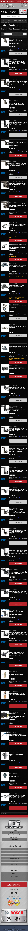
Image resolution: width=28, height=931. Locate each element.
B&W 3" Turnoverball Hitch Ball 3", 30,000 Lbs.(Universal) (17, 673)
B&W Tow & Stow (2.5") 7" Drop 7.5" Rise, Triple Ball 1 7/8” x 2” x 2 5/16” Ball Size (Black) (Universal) (17, 532)
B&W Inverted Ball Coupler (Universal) (16, 755)
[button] (14, 16)
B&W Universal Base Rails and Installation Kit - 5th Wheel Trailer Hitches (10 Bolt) (17, 797)
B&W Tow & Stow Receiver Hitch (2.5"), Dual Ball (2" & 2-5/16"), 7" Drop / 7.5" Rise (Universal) (18, 103)
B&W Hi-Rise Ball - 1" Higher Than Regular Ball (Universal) (17, 694)
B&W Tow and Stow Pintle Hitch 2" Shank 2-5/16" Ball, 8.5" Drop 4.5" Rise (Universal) (17, 164)
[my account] (22, 5)
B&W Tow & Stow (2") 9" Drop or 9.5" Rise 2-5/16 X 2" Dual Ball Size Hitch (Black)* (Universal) (18, 62)
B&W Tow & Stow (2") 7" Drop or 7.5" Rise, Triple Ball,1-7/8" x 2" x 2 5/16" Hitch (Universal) (18, 450)
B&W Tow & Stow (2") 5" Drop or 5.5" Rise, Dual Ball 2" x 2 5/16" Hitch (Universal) (18, 409)
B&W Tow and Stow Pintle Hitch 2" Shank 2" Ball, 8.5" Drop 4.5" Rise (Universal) (17, 144)
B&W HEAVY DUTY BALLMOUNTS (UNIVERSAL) (17, 306)
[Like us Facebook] (11, 893)
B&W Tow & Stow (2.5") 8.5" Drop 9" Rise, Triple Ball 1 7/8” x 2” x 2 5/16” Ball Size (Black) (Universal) (18, 552)
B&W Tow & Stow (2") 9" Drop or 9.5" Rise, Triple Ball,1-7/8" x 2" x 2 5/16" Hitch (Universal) (18, 470)
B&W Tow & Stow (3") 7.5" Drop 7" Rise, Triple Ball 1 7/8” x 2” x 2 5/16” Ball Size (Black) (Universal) (18, 633)
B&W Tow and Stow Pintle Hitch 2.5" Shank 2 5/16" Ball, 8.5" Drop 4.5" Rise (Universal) (18, 185)
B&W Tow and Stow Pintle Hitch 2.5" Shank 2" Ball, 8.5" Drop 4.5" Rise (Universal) (17, 205)
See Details (18, 53)
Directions (14, 839)
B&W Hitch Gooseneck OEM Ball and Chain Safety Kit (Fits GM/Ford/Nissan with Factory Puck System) (17, 715)
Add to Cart (18, 73)
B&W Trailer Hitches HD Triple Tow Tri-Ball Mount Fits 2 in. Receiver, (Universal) (17, 654)
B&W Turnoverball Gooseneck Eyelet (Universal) (17, 775)
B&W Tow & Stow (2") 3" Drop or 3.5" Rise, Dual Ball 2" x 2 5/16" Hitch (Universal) (18, 389)
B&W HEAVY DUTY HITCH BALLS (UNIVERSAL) (17, 327)
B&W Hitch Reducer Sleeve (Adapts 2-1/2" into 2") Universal (18, 367)
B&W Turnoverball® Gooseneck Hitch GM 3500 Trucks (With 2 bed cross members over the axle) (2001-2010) (17, 226)
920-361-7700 (24, 3)
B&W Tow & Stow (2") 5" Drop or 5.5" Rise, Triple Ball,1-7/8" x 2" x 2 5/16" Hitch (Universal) (18, 429)
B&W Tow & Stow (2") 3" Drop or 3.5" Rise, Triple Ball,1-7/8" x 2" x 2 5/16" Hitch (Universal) (18, 491)
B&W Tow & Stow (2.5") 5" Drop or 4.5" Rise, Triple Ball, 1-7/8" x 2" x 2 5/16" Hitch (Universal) (17, 511)
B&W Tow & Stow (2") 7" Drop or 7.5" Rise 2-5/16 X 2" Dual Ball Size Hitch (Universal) (18, 42)
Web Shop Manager (16, 930)
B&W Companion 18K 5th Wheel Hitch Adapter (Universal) (17, 266)
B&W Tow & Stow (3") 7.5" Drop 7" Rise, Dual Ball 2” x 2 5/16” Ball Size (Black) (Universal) (18, 613)
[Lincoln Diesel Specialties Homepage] (13, 5)
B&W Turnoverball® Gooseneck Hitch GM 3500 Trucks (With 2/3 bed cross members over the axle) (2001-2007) (17, 246)
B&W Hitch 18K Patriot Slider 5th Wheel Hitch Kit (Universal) (18, 347)
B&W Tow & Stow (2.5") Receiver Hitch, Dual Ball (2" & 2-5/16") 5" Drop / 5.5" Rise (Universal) (18, 83)
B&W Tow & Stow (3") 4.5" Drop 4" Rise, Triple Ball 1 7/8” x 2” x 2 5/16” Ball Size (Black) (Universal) (18, 593)
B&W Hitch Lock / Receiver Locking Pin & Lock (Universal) (17, 735)
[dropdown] (3, 5)
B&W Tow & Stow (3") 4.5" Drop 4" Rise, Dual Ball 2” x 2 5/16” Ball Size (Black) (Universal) (18, 572)
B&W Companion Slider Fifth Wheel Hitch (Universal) (16, 286)
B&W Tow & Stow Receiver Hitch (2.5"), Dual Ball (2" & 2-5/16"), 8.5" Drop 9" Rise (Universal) (18, 124)
